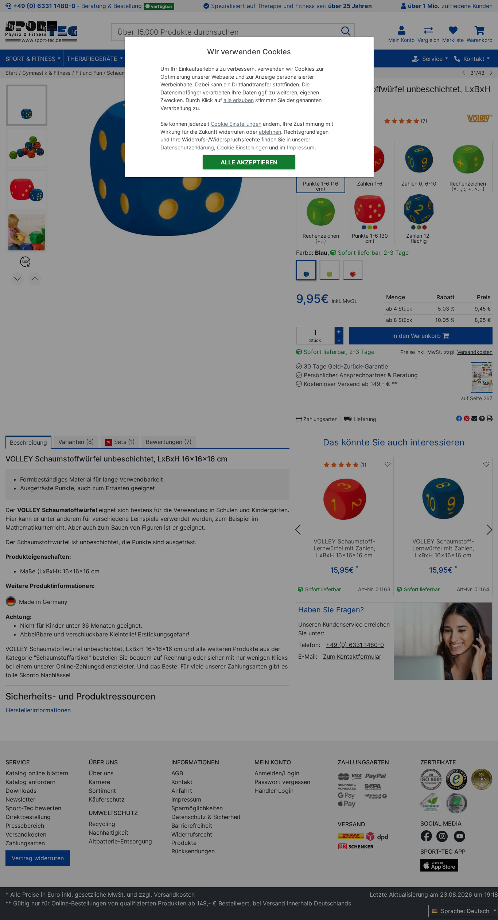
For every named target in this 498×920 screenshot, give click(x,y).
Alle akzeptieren (249, 162)
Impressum (301, 147)
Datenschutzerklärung (187, 147)
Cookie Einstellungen (236, 124)
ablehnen (270, 132)
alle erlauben (238, 100)
